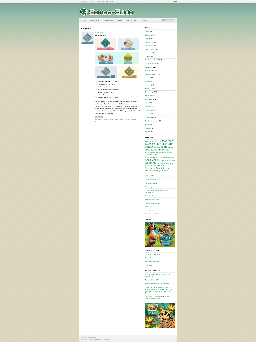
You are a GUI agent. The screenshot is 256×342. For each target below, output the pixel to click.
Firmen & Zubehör (132, 20)
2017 (147, 149)
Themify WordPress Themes (102, 339)
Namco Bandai (170, 160)
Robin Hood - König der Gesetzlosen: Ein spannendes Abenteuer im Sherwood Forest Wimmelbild (159, 289)
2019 (129, 119)
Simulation (148, 99)
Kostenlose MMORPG (152, 199)
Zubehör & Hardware (151, 121)
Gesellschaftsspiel (150, 63)
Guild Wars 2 (149, 196)
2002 (149, 141)
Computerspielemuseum (152, 180)
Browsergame (149, 49)
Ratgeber (148, 85)
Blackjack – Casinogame (152, 254)
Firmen (147, 124)
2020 (163, 150)
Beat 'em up (149, 45)
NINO (146, 283)
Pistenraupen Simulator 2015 (160, 283)
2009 (158, 144)
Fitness (147, 56)
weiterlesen (99, 117)
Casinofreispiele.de (151, 183)
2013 (153, 147)
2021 (167, 150)
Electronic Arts (152, 157)
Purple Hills (160, 163)
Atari (154, 152)
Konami (161, 160)
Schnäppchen (108, 20)
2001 (146, 141)
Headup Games (170, 157)
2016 (170, 146)
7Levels (134, 119)
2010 (164, 144)
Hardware (148, 128)
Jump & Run (149, 70)
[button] (105, 44)
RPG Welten (149, 210)
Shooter (147, 95)
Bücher (144, 20)
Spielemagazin (149, 187)
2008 (152, 144)
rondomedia (166, 163)
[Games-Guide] (106, 15)
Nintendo (150, 162)
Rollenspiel (148, 92)
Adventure (148, 42)
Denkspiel (107, 119)
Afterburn (97, 122)
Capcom (169, 152)
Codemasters (148, 154)
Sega (156, 166)
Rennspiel (148, 88)
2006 (170, 141)
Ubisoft (164, 170)
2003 (154, 141)
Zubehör (147, 131)
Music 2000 (155, 280)
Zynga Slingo (149, 265)
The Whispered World (152, 261)
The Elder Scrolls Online (152, 214)
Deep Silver (158, 154)
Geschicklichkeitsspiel (152, 60)
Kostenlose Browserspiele (153, 203)
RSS (175, 2)
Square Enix (150, 171)
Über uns (91, 2)
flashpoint (163, 157)
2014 (159, 147)
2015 (164, 147)
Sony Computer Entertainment (157, 166)
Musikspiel (148, 81)
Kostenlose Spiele (150, 74)
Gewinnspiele (95, 20)
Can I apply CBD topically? (153, 296)
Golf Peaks (100, 35)
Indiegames (148, 67)
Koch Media (151, 159)
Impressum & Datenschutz (105, 2)
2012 (148, 146)
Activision (149, 152)
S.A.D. (172, 163)
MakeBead (148, 274)
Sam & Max (148, 258)
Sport (146, 102)
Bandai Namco (161, 152)
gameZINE (148, 206)
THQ (158, 171)
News (84, 20)
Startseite (83, 2)
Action (147, 38)
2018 (153, 149)
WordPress (91, 339)
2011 (171, 144)
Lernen (147, 78)
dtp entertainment (166, 154)
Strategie (148, 106)
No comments (119, 119)
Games (119, 20)
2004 (159, 141)
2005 (164, 141)
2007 (147, 144)
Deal (154, 154)
